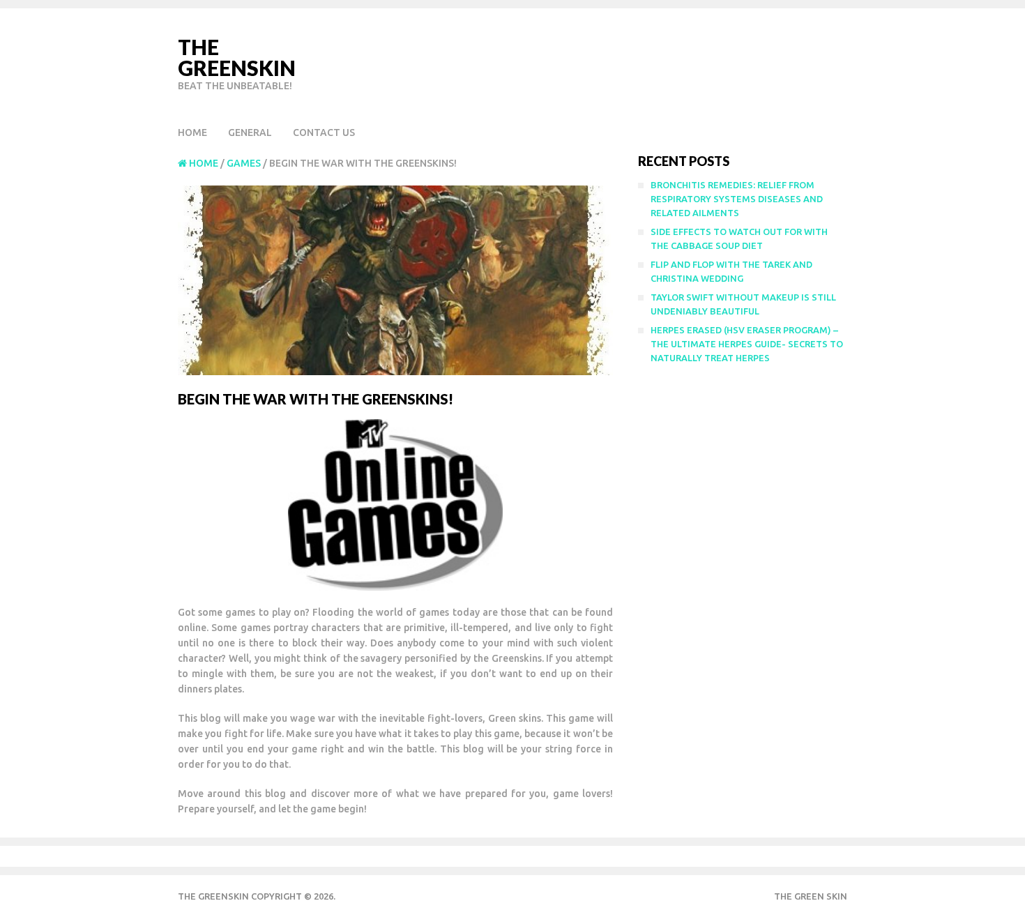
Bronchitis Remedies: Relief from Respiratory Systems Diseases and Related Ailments (737, 199)
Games (244, 163)
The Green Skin (810, 896)
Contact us (324, 132)
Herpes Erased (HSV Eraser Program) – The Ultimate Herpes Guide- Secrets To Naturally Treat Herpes (747, 344)
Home (192, 132)
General (250, 132)
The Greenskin (237, 57)
